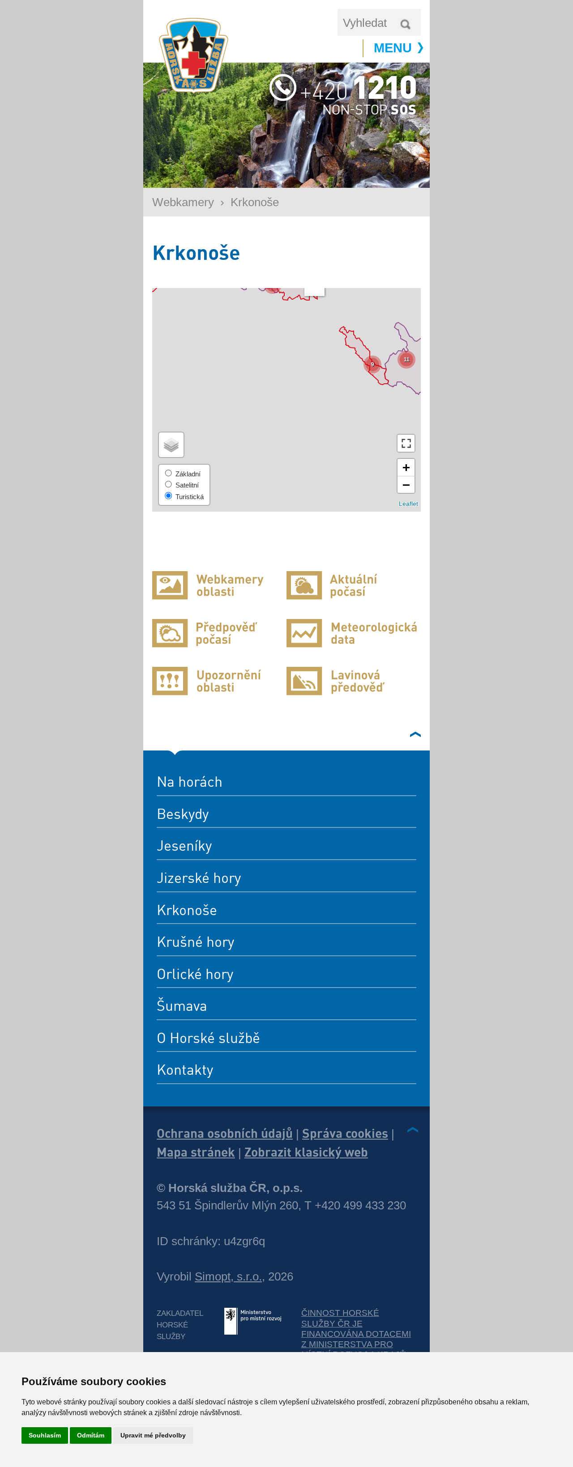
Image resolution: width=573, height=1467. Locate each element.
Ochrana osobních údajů (225, 1133)
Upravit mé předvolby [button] (153, 1435)
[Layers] (171, 444)
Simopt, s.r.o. (228, 1276)
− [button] (406, 484)
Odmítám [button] (90, 1435)
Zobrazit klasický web (306, 1152)
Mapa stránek (196, 1152)
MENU (393, 48)
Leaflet (408, 503)
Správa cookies (345, 1133)
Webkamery (183, 202)
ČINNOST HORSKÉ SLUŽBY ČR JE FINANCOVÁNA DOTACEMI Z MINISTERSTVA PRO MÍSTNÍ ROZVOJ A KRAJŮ (356, 1333)
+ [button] (406, 467)
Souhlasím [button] (45, 1435)
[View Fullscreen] (406, 443)
